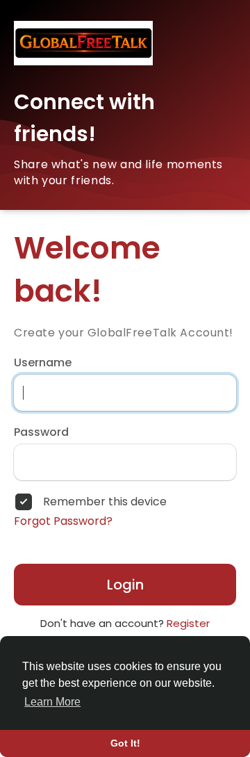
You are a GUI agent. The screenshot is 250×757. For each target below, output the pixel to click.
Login (125, 584)
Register (188, 623)
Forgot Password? (63, 521)
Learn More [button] (52, 702)
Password (41, 432)
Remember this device (105, 502)
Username (43, 363)
